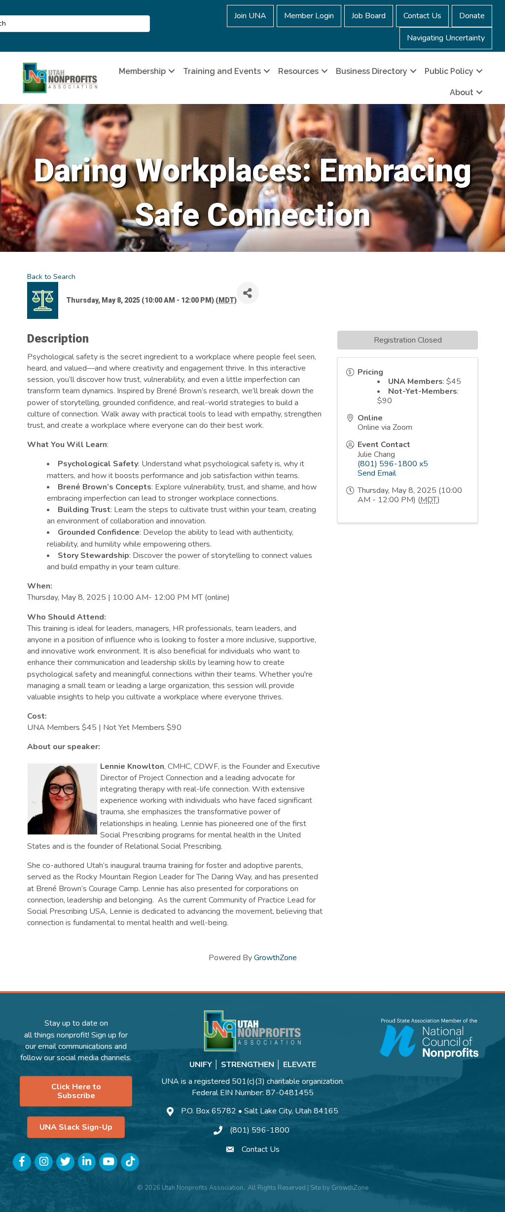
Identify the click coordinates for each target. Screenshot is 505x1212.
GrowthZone (275, 957)
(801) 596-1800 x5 (393, 463)
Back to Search (51, 276)
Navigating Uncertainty (446, 38)
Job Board (369, 15)
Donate (472, 15)
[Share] (248, 293)
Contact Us (422, 15)
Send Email (377, 473)
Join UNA (250, 15)
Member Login (309, 15)
